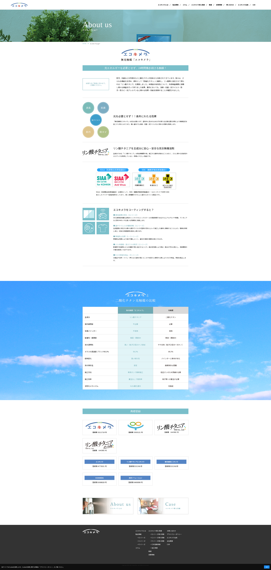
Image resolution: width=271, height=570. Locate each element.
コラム (185, 5)
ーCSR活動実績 (155, 544)
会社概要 (170, 541)
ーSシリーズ (141, 538)
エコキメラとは (163, 5)
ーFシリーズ (141, 544)
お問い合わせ (171, 531)
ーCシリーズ (141, 541)
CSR (254, 5)
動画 (210, 5)
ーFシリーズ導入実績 (157, 541)
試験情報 (219, 5)
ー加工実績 (154, 548)
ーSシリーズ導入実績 (157, 534)
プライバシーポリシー (174, 534)
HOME (84, 43)
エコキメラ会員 (243, 5)
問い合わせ (230, 5)
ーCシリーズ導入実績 (157, 538)
